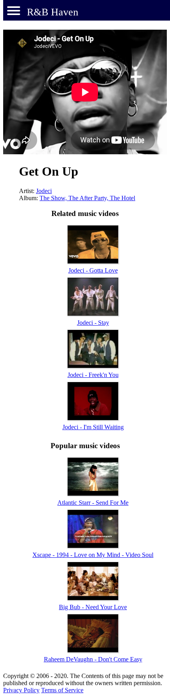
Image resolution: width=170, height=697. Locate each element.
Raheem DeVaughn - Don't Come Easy (93, 659)
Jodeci (44, 191)
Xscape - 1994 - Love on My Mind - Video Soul (92, 554)
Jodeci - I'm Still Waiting (93, 427)
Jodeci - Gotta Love (93, 270)
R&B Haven (52, 12)
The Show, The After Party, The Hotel (87, 198)
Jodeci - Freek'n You (93, 374)
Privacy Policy (21, 690)
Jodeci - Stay (93, 322)
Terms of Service (62, 690)
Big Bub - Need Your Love (93, 607)
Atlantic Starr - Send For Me (92, 502)
